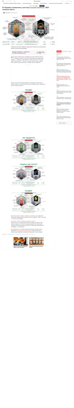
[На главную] (37, 1)
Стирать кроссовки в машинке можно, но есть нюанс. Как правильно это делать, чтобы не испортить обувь (63, 111)
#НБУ (6, 234)
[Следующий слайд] (72, 3)
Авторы (67, 3)
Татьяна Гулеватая (7, 12)
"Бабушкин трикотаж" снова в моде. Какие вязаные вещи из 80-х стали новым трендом (64, 92)
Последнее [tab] (59, 51)
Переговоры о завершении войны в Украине (12, 3)
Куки (36, 5)
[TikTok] (71, 1)
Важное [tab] (69, 51)
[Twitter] (68, 1)
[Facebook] (62, 1)
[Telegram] (65, 1)
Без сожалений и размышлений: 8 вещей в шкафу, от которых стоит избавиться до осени (64, 64)
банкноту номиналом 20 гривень (24, 230)
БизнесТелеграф (43, 3)
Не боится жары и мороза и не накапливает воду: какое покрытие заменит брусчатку (64, 58)
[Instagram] (69, 1)
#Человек (9, 234)
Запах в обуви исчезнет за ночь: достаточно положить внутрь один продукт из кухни (64, 117)
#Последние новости (26, 234)
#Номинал (33, 234)
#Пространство (18, 234)
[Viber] (63, 1)
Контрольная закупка (27, 3)
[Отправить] (14, 1)
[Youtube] (66, 1)
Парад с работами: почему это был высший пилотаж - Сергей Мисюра (64, 98)
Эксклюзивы (35, 3)
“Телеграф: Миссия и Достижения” (56, 3)
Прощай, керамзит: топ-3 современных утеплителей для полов (63, 85)
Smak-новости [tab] (64, 51)
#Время (13, 234)
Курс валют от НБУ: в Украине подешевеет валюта (23, 221)
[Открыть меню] (3, 1)
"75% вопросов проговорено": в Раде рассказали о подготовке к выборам (64, 103)
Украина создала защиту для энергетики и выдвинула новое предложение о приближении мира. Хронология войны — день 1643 (64, 78)
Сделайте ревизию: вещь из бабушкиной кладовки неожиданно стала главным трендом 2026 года (64, 71)
